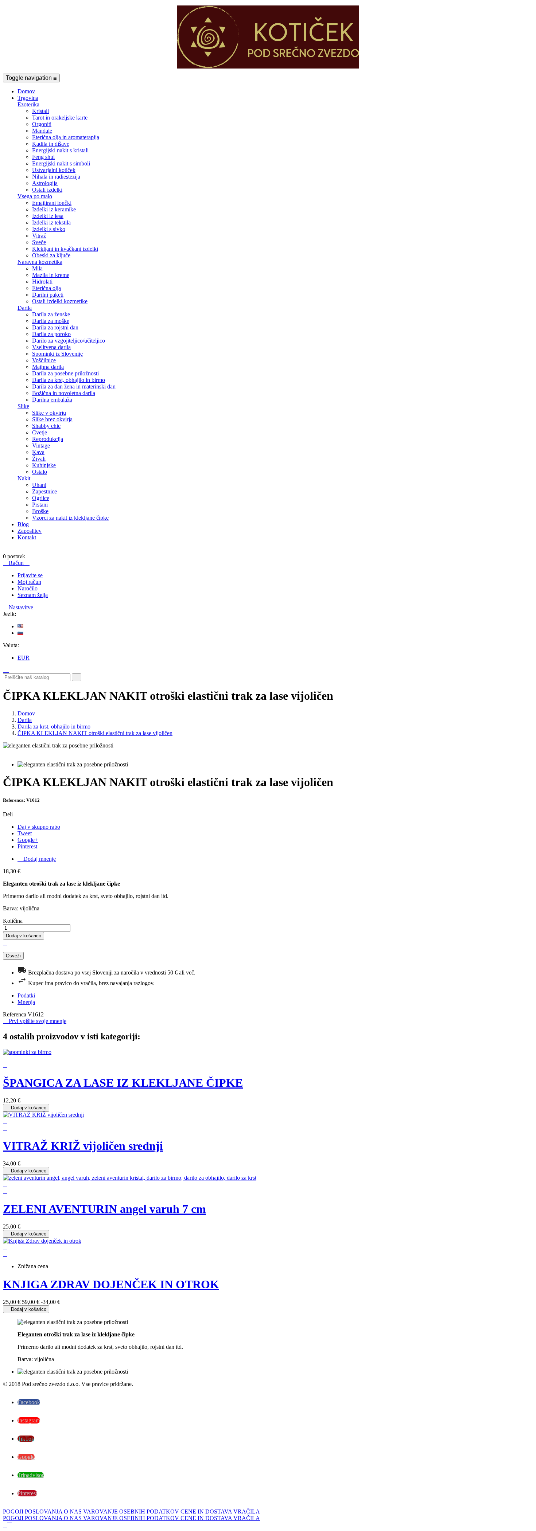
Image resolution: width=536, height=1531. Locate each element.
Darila (25, 308)
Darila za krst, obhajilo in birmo (68, 380)
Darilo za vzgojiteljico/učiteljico (68, 340)
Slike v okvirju (49, 413)
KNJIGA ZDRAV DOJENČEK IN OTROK (111, 1284)
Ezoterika (28, 104)
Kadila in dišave (50, 144)
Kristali (40, 111)
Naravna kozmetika (40, 262)
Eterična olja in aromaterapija (65, 137)
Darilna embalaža (52, 400)
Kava (38, 452)
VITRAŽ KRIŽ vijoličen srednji (83, 1145)
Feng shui (43, 157)
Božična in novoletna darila (63, 393)
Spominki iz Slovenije (57, 354)
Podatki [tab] (26, 995)
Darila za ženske (51, 314)
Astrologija (45, 183)
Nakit (24, 478)
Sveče (39, 242)
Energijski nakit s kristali (60, 150)
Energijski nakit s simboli (61, 163)
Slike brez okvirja (52, 419)
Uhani (39, 485)
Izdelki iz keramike (54, 209)
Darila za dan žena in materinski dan (74, 386)
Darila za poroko (51, 334)
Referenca (15, 1014)
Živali (39, 459)
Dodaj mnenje (37, 859)
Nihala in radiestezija (56, 176)
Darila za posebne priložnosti (65, 373)
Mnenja (26, 1002)
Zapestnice (44, 491)
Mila (37, 268)
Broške (40, 511)
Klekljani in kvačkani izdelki (65, 249)
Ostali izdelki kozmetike (60, 301)
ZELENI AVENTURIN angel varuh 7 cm (104, 1208)
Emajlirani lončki (51, 203)
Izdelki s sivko (48, 229)
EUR (24, 658)
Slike (23, 406)
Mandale (42, 131)
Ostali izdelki (47, 190)
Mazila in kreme (50, 275)
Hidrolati (42, 281)
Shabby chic (46, 426)
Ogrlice (40, 498)
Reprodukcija (47, 439)
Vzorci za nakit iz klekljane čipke (70, 518)
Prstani (40, 504)
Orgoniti (41, 124)
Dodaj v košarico (23, 935)
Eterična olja (46, 288)
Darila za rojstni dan (55, 327)
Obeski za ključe (51, 255)
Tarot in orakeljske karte (60, 117)
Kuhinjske (44, 465)
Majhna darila (48, 367)
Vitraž (39, 236)
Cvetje (39, 432)
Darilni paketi (47, 295)
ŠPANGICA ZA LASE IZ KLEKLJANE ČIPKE (123, 1082)
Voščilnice (44, 360)
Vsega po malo (35, 196)
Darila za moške (50, 321)
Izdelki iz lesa (47, 216)
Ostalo (39, 472)
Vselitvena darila (51, 347)
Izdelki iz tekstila (51, 222)
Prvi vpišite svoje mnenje (34, 1021)
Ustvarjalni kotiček (53, 170)
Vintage (41, 445)
